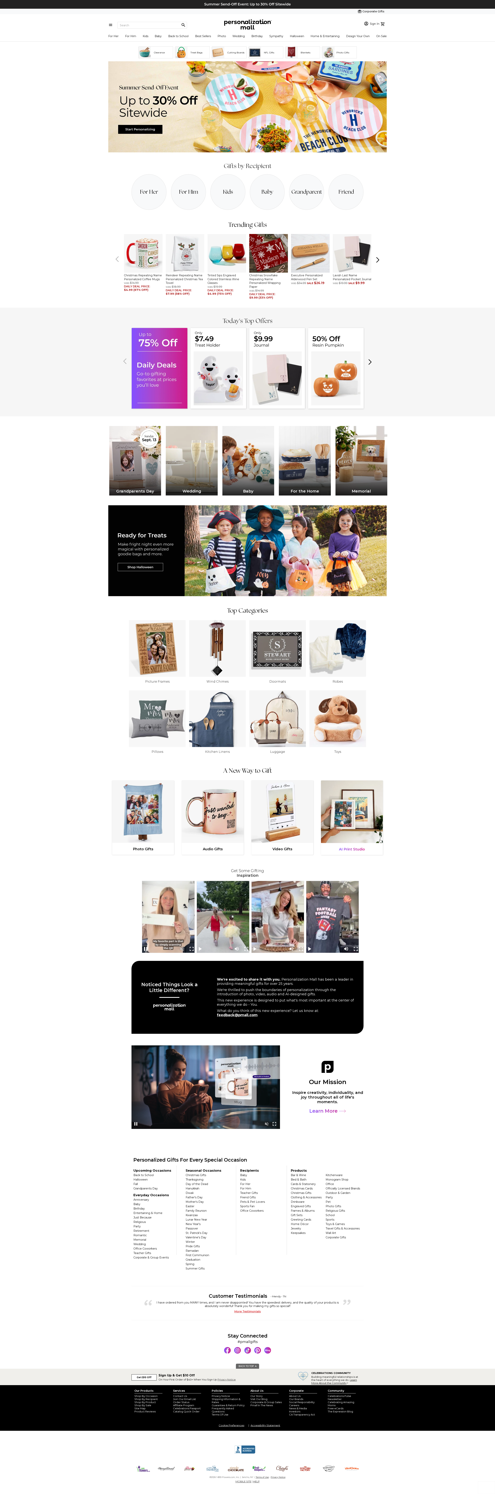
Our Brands (296, 1399)
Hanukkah (192, 1188)
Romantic (140, 1235)
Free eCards (335, 1408)
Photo (222, 36)
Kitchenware (334, 1175)
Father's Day (194, 1197)
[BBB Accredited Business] (244, 1453)
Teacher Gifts (142, 1253)
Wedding (238, 36)
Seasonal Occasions (203, 1170)
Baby (158, 36)
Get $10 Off (144, 1377)
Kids (145, 36)
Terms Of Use (220, 1414)
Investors (294, 1411)
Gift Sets (296, 1215)
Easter (190, 1206)
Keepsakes (298, 1233)
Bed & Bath (298, 1179)
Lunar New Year (196, 1219)
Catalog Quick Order (186, 1411)
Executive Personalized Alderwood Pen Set (307, 277)
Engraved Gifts (301, 1206)
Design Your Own (358, 36)
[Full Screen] (192, 949)
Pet (328, 1202)
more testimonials (247, 1311)
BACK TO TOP (246, 1366)
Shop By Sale (142, 1405)
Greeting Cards (301, 1219)
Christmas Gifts (196, 1175)
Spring (190, 1264)
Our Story (256, 1396)
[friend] (346, 192)
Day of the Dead (197, 1184)
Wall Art (331, 1233)
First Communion (197, 1255)
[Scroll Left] (117, 259)
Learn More (324, 1111)
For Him (130, 36)
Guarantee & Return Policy (228, 1405)
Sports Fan (247, 1206)
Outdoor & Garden (338, 1193)
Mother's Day (195, 1202)
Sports (330, 1219)
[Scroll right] (377, 259)
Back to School (178, 36)
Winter (190, 1242)
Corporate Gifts (336, 1237)
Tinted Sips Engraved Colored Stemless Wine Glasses (223, 279)
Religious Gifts (335, 1210)
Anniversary (141, 1199)
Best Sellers (203, 36)
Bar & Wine (298, 1175)
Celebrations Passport (187, 1408)
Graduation (193, 1259)
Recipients (249, 1170)
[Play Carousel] (201, 949)
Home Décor (300, 1224)
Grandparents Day (145, 1188)
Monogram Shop (337, 1179)
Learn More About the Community (334, 1381)
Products (299, 1170)
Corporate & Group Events (151, 1257)
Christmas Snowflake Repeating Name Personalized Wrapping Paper (265, 281)
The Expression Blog (340, 1411)
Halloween (297, 36)
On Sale (381, 36)
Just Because (142, 1217)
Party (137, 1226)
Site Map (140, 1408)
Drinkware (298, 1202)
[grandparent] (306, 192)
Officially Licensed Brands (343, 1188)
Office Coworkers (145, 1248)
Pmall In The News (261, 1405)
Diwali (190, 1193)
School (330, 1215)
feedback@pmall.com (237, 1015)
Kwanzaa (192, 1215)
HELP (256, 1481)
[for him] (188, 192)
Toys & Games (335, 1224)
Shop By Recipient (146, 1399)
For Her (113, 36)
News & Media (298, 1408)
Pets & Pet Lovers (252, 1202)
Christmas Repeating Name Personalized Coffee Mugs (143, 277)
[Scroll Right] (369, 361)
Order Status (181, 1402)
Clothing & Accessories (306, 1197)
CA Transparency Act (302, 1414)
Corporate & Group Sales (266, 1402)
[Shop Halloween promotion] (247, 551)
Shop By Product (145, 1402)
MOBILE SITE (243, 1481)
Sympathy (276, 36)
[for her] (148, 192)
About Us (294, 1396)
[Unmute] (182, 949)
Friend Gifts (248, 1197)
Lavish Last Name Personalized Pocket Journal (352, 277)
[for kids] (227, 192)
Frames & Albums (303, 1210)
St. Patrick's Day (196, 1233)
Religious (139, 1222)
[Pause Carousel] (146, 949)
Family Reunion (196, 1210)
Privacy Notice (227, 1379)
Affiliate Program (183, 1405)
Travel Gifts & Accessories (343, 1228)
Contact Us (180, 1396)
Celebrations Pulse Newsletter (339, 1397)
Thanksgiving (194, 1179)
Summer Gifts (195, 1268)
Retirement (141, 1231)
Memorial (139, 1239)
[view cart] (383, 24)
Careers (294, 1405)
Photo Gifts (333, 1206)
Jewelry (296, 1228)
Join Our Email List (184, 1399)
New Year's (193, 1224)
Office (330, 1184)
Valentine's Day (196, 1237)
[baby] (267, 192)
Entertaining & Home (147, 1213)
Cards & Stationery (303, 1184)
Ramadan (192, 1250)
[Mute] (237, 949)
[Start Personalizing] (247, 151)
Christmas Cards (302, 1188)
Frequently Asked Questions (223, 1410)
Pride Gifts (193, 1246)
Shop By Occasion (146, 1396)
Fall (135, 1184)
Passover (192, 1228)
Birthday (257, 36)
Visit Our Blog (258, 1399)
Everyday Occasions (151, 1195)
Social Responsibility (302, 1402)
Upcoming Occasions (152, 1170)
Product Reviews (145, 1411)
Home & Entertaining (325, 36)
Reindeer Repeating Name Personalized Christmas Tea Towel (184, 279)
